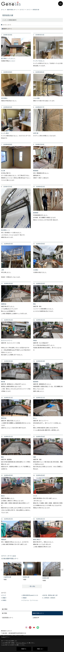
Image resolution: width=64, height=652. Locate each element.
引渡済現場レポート (7, 617)
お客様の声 (36, 617)
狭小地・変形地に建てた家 (50, 595)
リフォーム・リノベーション (30, 600)
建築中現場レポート (38, 613)
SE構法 (4, 600)
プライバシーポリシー (21, 643)
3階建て (25, 597)
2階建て (4, 597)
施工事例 (4, 613)
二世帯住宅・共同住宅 (49, 597)
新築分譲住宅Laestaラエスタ (30, 595)
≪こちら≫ (12, 61)
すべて (4, 595)
